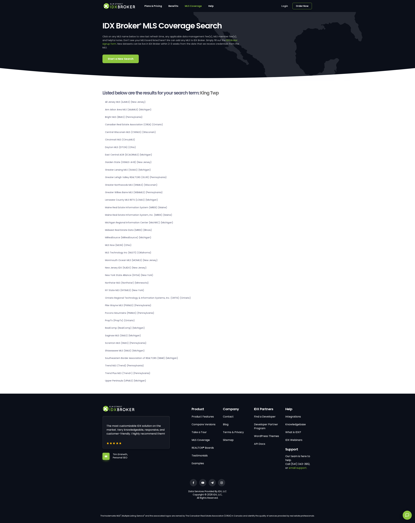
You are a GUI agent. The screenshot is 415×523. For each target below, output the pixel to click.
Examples (198, 463)
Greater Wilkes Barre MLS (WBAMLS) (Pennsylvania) (134, 192)
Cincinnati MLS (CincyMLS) (120, 139)
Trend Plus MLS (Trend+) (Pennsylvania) (127, 373)
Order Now (302, 6)
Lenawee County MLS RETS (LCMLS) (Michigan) (131, 199)
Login (284, 6)
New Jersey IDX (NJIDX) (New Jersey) (126, 267)
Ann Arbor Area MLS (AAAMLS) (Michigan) (128, 109)
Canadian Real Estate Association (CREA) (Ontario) (134, 124)
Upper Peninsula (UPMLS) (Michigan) (125, 380)
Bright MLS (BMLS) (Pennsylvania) (123, 117)
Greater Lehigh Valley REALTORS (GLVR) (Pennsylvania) (136, 177)
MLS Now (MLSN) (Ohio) (118, 245)
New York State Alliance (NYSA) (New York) (129, 275)
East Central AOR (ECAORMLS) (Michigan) (128, 154)
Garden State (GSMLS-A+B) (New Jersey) (128, 162)
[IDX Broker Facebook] (193, 482)
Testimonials (200, 455)
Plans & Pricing (153, 6)
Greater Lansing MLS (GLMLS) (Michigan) (128, 169)
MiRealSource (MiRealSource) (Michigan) (128, 237)
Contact (228, 416)
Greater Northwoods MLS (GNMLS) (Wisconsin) (131, 185)
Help (211, 6)
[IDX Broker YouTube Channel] (202, 482)
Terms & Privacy (233, 432)
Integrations (293, 416)
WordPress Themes (266, 436)
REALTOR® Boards (203, 448)
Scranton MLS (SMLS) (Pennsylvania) (125, 343)
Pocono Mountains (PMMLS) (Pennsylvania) (129, 313)
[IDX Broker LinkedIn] (212, 482)
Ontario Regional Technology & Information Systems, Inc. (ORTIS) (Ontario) (148, 297)
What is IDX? (293, 432)
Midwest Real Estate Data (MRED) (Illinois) (128, 230)
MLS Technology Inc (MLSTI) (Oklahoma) (128, 252)
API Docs (259, 444)
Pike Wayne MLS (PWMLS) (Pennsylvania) (128, 305)
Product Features (203, 416)
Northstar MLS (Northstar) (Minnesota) (127, 282)
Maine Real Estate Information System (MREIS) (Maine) (136, 207)
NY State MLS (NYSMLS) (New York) (124, 290)
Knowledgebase (295, 424)
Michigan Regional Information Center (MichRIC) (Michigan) (139, 222)
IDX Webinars (293, 440)
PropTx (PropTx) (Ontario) (120, 320)
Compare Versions (203, 424)
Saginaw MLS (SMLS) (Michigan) (123, 335)
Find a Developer (265, 416)
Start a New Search (120, 59)
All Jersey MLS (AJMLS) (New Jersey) (125, 102)
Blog (225, 424)
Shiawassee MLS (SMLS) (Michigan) (125, 350)
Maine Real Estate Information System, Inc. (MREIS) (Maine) (138, 215)
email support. (298, 468)
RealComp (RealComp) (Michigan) (125, 328)
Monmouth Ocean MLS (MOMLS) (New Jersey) (131, 260)
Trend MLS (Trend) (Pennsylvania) (124, 365)
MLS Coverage (193, 6)
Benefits (173, 6)
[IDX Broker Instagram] (221, 482)
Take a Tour (199, 432)
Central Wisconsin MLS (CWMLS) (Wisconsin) (130, 132)
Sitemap (228, 440)
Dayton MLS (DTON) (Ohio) (120, 147)
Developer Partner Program (266, 426)
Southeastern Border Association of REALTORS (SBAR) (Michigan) (141, 358)
